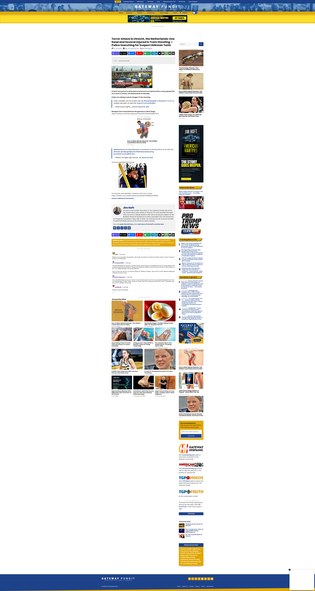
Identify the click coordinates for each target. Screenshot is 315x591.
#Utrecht (162, 101)
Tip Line (118, 1)
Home (121, 13)
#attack (117, 152)
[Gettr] (192, 578)
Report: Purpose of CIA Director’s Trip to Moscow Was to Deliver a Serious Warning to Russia (192, 264)
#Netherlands (119, 149)
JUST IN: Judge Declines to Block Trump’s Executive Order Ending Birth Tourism (192, 259)
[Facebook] (199, 578)
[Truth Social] (189, 578)
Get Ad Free (182, 1)
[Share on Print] (173, 53)
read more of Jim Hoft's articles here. (150, 224)
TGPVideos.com (188, 481)
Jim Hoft (128, 207)
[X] (196, 578)
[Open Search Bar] (189, 13)
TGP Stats (191, 514)
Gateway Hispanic (128, 1)
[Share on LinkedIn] (156, 53)
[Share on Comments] (163, 53)
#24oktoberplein (150, 101)
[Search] (201, 44)
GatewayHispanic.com (190, 455)
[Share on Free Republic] (159, 53)
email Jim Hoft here (126, 224)
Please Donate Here (191, 545)
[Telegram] (205, 578)
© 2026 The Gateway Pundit (110, 586)
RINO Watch (140, 1)
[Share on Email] (169, 53)
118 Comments (147, 49)
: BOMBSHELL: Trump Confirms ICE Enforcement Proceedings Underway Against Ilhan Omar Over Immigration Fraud (192, 311)
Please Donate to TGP (169, 1)
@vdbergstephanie (128, 152)
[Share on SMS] (166, 53)
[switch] (195, 13)
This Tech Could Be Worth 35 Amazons (193, 535)
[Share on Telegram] (152, 53)
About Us (129, 13)
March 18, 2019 (143, 107)
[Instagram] (208, 578)
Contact (191, 586)
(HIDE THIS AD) (161, 26)
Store (158, 1)
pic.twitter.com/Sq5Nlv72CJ (124, 154)
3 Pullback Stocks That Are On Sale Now (194, 524)
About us (184, 586)
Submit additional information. (123, 198)
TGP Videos (150, 1)
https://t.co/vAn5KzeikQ (146, 103)
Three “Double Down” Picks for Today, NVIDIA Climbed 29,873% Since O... (194, 531)
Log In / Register (193, 1)
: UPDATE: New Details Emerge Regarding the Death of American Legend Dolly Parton (192, 317)
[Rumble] (202, 578)
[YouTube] (212, 578)
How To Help (164, 13)
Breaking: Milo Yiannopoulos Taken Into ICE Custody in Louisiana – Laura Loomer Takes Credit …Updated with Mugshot (192, 270)
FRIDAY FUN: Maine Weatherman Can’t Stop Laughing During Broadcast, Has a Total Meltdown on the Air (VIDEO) (192, 246)
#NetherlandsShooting (145, 152)
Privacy (197, 586)
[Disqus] (144, 271)
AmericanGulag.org (189, 468)
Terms (203, 586)
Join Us (139, 13)
